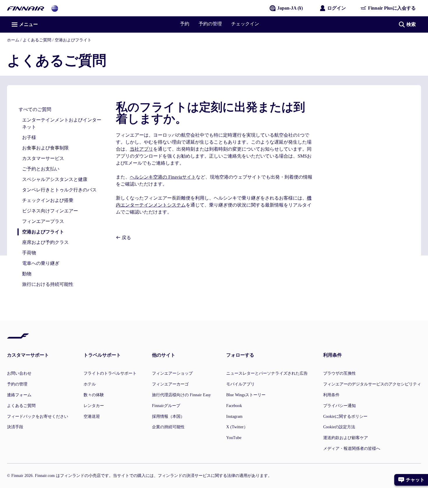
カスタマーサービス (43, 158)
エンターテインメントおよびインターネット (61, 123)
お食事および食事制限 (45, 147)
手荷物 (29, 252)
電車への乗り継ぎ (40, 263)
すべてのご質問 (35, 109)
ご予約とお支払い (40, 168)
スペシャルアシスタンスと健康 (54, 179)
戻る (126, 237)
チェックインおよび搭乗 (47, 200)
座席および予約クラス (45, 242)
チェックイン (245, 23)
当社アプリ (141, 149)
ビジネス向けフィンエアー (50, 210)
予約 (184, 23)
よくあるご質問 (37, 40)
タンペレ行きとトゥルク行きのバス (59, 189)
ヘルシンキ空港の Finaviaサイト (163, 177)
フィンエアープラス (43, 221)
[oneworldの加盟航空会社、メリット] (54, 8)
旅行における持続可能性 (47, 284)
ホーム (13, 40)
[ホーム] (25, 8)
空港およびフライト (73, 40)
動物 (26, 273)
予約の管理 (210, 23)
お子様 (29, 137)
